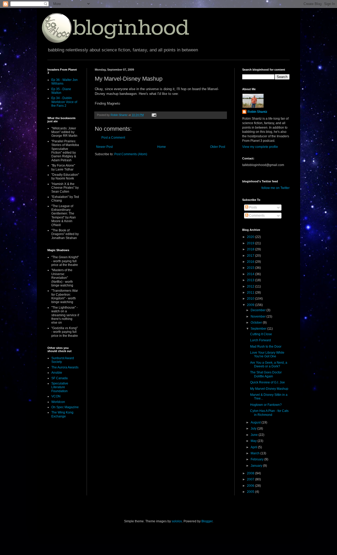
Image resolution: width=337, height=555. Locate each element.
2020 (251, 237)
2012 (251, 286)
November (258, 316)
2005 (251, 492)
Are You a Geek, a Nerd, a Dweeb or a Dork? (268, 364)
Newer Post (104, 147)
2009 (251, 305)
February (257, 459)
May (254, 441)
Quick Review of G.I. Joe (267, 382)
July (254, 428)
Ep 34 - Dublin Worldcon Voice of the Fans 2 (64, 102)
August (256, 422)
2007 (251, 479)
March (255, 453)
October (257, 322)
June (255, 435)
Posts (252, 207)
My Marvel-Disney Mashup (269, 389)
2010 (251, 298)
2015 (251, 268)
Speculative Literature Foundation (59, 387)
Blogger (206, 521)
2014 (251, 274)
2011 (251, 292)
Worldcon (58, 402)
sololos (177, 521)
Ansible (56, 372)
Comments (256, 215)
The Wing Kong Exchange (62, 414)
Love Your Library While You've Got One (267, 354)
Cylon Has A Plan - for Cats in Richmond (269, 412)
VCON (56, 396)
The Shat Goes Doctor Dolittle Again (266, 374)
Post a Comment (113, 137)
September (259, 328)
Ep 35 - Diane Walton (61, 91)
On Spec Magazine (65, 407)
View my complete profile (260, 147)
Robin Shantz (257, 112)
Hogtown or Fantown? (266, 405)
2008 (251, 473)
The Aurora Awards (64, 367)
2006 (251, 486)
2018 (251, 249)
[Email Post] (153, 114)
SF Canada (59, 378)
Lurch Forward (260, 340)
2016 (251, 262)
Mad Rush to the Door (265, 346)
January (257, 466)
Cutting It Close (261, 334)
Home (161, 147)
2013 (251, 280)
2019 (251, 243)
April (254, 447)
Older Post (217, 147)
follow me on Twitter (275, 188)
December (258, 310)
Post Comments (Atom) (130, 154)
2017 (251, 255)
